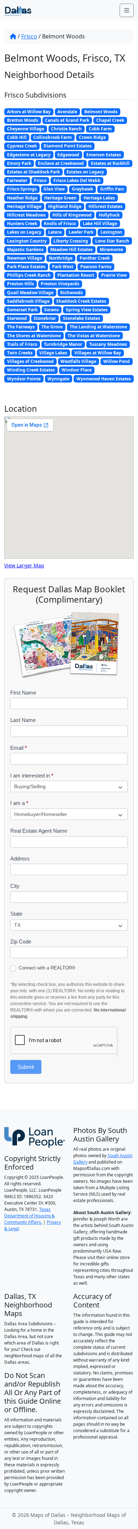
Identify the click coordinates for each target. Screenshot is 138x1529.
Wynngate (58, 379)
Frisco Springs (22, 189)
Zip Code (20, 941)
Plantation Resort (75, 275)
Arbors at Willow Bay (29, 112)
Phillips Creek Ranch (29, 275)
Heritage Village (24, 206)
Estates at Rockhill (110, 163)
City (14, 886)
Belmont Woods (100, 112)
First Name (23, 693)
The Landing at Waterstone (98, 327)
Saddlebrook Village (28, 301)
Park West (62, 267)
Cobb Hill (17, 137)
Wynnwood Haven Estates (103, 379)
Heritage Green (60, 198)
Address (20, 858)
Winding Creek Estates (31, 370)
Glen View (54, 189)
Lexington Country (27, 241)
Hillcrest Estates (105, 206)
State (16, 914)
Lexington (111, 232)
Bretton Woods (22, 120)
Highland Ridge (64, 206)
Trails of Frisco (22, 344)
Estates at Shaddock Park (33, 172)
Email (18, 748)
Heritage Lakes (99, 198)
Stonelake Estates (81, 318)
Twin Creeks (20, 353)
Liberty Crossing (70, 241)
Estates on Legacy (85, 172)
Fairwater (17, 180)
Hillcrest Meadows (26, 215)
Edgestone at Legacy (29, 155)
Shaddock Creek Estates (81, 301)
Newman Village (24, 258)
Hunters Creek (22, 223)
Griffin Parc (112, 189)
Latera (55, 232)
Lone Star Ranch (112, 241)
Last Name (23, 720)
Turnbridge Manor (63, 344)
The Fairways (21, 327)
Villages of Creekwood (30, 361)
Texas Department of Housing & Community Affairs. (29, 1215)
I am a (19, 803)
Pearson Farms (95, 267)
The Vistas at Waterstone (94, 336)
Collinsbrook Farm (52, 137)
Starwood (17, 318)
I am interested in (31, 776)
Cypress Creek (22, 146)
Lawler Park (81, 232)
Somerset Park (22, 310)
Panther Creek (95, 258)
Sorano (51, 310)
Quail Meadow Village (30, 293)
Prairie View (114, 275)
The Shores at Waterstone (34, 336)
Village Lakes (53, 353)
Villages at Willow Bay (97, 353)
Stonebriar (45, 318)
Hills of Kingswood (72, 215)
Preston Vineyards (60, 284)
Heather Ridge (22, 198)
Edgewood (68, 155)
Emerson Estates (103, 155)
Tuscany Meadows (108, 344)
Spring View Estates (87, 310)
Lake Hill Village (100, 223)
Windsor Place (77, 370)
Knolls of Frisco (60, 223)
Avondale (67, 112)
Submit (26, 1067)
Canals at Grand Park (67, 120)
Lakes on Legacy (24, 232)
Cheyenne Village (25, 129)
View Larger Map (24, 565)
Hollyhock (109, 215)
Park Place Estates (26, 267)
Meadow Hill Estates (71, 249)
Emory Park (19, 163)
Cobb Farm (100, 129)
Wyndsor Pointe (24, 379)
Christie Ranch (66, 129)
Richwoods (71, 293)
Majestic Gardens (25, 249)
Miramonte (111, 249)
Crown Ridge (92, 137)
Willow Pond (116, 361)
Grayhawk (82, 189)
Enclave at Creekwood (61, 163)
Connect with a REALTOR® (46, 968)
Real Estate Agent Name (38, 831)
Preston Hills (20, 284)
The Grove (52, 327)
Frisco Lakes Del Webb (76, 180)
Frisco (29, 36)
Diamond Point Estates (68, 146)
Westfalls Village (78, 361)
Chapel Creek (110, 120)
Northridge (61, 258)
